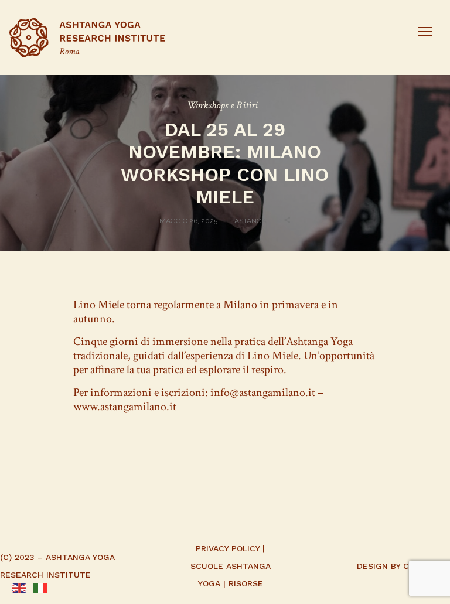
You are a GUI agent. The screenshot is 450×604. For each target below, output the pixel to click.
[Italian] (40, 587)
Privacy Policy (228, 548)
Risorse (246, 583)
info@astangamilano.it (262, 392)
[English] (19, 587)
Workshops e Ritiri (222, 105)
